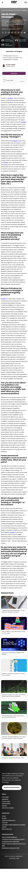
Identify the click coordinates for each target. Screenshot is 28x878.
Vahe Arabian (9, 41)
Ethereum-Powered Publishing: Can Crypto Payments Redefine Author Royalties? (14, 737)
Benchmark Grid (7, 829)
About (4, 794)
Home (3, 10)
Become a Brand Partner (11, 787)
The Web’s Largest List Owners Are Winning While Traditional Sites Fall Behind (14, 695)
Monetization (9, 10)
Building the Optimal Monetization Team (13, 758)
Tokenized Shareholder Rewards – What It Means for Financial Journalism (13, 611)
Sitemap (4, 806)
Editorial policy (6, 803)
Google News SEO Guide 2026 (10, 841)
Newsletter (5, 799)
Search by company (8, 808)
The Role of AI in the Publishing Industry (13, 839)
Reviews (4, 818)
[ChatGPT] (12, 32)
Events (4, 816)
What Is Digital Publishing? (9, 837)
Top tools (4, 822)
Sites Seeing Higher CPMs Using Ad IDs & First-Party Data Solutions (13, 716)
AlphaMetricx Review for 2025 (10, 848)
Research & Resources (8, 820)
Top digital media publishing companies (13, 825)
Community (5, 797)
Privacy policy (6, 801)
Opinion (4, 827)
